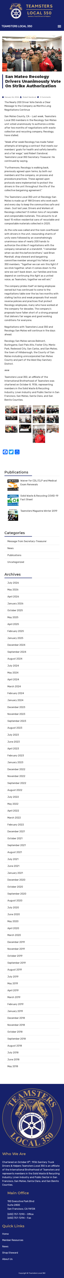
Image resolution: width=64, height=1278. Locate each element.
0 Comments (45, 97)
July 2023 (13, 734)
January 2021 (15, 873)
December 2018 (16, 1018)
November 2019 (16, 948)
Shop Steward (10, 1252)
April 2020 (13, 928)
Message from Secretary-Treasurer (27, 541)
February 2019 (15, 1004)
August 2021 (14, 852)
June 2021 (13, 866)
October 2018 (14, 1031)
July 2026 (13, 582)
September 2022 (16, 783)
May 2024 (12, 672)
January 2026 (15, 603)
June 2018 (13, 1059)
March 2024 (14, 686)
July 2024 (13, 665)
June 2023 (13, 741)
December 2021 (16, 831)
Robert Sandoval (29, 97)
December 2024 (16, 645)
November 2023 (16, 714)
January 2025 (15, 638)
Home (5, 1233)
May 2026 (12, 589)
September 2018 (16, 1038)
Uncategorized (15, 562)
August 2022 (14, 790)
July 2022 (13, 797)
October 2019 (14, 955)
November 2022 (16, 776)
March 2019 (13, 997)
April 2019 (13, 990)
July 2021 (12, 859)
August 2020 (14, 900)
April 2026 (13, 596)
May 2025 (12, 617)
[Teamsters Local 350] (32, 10)
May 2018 (12, 1066)
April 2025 (13, 624)
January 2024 (15, 700)
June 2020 (13, 914)
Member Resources (12, 1240)
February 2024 (15, 693)
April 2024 (13, 679)
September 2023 (16, 721)
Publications (14, 555)
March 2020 (14, 935)
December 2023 (16, 707)
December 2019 (16, 942)
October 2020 (15, 886)
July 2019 (12, 976)
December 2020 (16, 879)
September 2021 (16, 845)
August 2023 (14, 727)
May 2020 (12, 921)
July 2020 (13, 907)
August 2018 (14, 1045)
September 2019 (16, 962)
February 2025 (15, 631)
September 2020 (16, 893)
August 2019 (14, 969)
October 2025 (15, 610)
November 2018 (16, 1025)
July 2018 (12, 1052)
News (10, 548)
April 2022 (13, 810)
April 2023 (13, 748)
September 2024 (16, 651)
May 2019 (12, 983)
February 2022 (15, 824)
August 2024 (14, 658)
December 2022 (16, 769)
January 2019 (15, 1011)
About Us (7, 1259)
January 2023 (15, 762)
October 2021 (14, 838)
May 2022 (12, 803)
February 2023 (15, 755)
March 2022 (14, 817)
